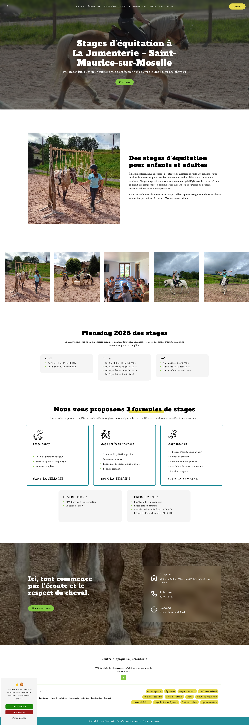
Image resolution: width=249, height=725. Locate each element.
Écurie (189, 696)
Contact (237, 6)
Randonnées (166, 6)
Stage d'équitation (115, 6)
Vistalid (94, 721)
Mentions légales (133, 721)
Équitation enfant (209, 702)
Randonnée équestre (153, 696)
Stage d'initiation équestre (166, 702)
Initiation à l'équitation (207, 696)
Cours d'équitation (174, 696)
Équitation (94, 6)
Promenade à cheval (141, 702)
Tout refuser (19, 712)
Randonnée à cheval (208, 691)
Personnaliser (19, 718)
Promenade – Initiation (142, 6)
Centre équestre (154, 691)
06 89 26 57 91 (166, 596)
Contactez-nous (43, 608)
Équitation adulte (189, 702)
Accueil (80, 6)
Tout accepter (19, 706)
